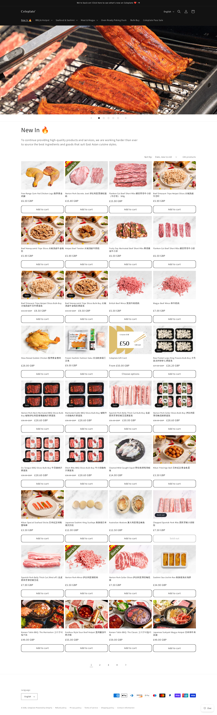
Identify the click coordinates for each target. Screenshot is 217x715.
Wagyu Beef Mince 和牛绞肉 (166, 303)
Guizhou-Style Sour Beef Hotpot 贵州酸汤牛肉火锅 (85, 633)
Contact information (125, 708)
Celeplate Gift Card (118, 358)
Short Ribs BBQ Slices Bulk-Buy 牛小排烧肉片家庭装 (85, 469)
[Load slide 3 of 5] (108, 118)
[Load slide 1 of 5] (99, 118)
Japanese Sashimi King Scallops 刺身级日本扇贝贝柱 (86, 524)
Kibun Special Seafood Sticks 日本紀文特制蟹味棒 (41, 524)
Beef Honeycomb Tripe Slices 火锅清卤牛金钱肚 (42, 249)
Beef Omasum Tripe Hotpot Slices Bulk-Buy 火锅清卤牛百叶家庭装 (41, 304)
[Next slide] (125, 118)
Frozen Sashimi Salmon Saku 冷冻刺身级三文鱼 (85, 359)
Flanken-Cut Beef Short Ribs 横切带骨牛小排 (174, 248)
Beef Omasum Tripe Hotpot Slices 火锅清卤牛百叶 (173, 195)
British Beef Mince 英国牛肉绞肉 (124, 303)
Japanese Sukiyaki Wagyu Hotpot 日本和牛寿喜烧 (174, 633)
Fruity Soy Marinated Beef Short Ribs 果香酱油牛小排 (129, 249)
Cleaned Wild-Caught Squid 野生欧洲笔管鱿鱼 (129, 469)
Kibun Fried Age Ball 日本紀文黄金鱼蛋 (171, 468)
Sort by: (148, 156)
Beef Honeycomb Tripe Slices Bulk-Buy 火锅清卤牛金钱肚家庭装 (85, 304)
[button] (44, 20)
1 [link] (91, 664)
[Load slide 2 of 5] (103, 118)
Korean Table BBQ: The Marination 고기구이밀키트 (42, 633)
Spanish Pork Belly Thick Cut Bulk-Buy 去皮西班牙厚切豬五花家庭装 (129, 414)
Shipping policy (107, 708)
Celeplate (31, 708)
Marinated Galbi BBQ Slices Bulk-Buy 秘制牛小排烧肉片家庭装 (86, 414)
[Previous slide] (91, 118)
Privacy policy (75, 708)
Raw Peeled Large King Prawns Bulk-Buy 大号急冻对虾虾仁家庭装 (174, 359)
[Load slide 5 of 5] (118, 118)
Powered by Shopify (44, 708)
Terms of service (91, 708)
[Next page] (125, 664)
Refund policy (61, 708)
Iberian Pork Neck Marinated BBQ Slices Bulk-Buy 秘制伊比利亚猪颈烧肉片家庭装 (42, 414)
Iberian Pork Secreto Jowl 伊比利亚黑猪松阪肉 (86, 195)
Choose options (130, 373)
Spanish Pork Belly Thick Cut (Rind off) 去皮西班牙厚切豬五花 (41, 578)
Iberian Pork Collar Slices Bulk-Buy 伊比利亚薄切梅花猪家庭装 (174, 414)
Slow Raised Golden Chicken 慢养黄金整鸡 (41, 358)
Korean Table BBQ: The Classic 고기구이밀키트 (130, 633)
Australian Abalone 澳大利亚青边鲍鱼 (127, 522)
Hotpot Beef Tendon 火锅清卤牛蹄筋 (82, 248)
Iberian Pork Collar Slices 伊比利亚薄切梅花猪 (129, 578)
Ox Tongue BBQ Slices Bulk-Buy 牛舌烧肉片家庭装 (41, 469)
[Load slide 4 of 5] (113, 118)
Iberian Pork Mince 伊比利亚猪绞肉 (81, 577)
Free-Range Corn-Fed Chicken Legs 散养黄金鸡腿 (41, 195)
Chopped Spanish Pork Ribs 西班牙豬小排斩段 (173, 524)
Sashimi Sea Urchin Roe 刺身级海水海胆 (172, 577)
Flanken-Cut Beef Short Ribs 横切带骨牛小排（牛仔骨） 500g (130, 195)
